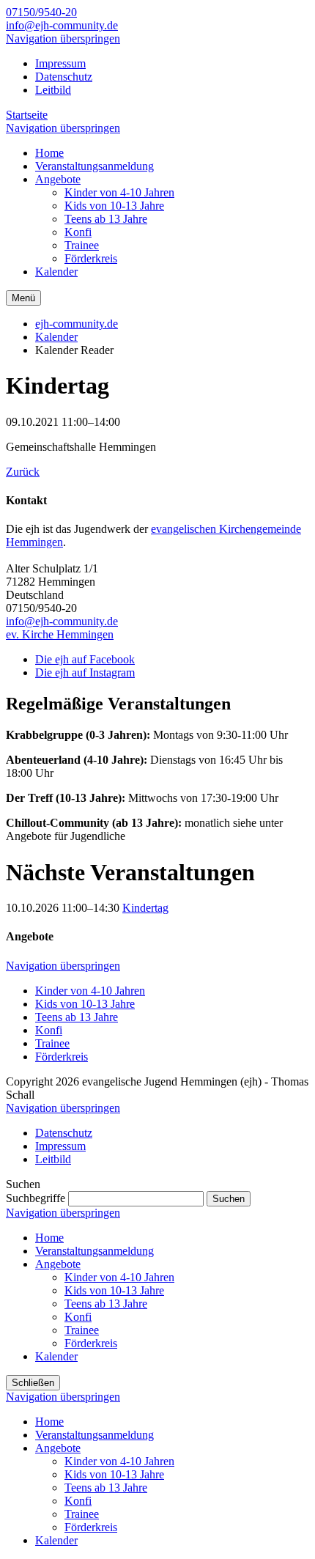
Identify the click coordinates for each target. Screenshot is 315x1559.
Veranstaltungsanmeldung (94, 1251)
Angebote (58, 1264)
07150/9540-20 (41, 12)
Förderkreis (61, 1056)
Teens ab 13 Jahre (76, 1017)
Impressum (60, 63)
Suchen (228, 1198)
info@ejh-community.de (62, 25)
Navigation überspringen (63, 38)
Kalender (56, 337)
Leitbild (53, 90)
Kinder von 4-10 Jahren (90, 990)
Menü (23, 297)
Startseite (27, 114)
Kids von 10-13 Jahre (85, 1004)
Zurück (23, 471)
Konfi (48, 1030)
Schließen (33, 1382)
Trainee (52, 1043)
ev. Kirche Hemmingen (60, 634)
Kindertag (145, 908)
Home (49, 1237)
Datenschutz (63, 76)
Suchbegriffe (35, 1198)
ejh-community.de (76, 323)
